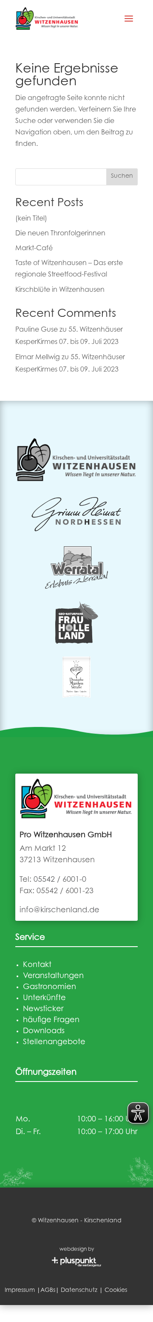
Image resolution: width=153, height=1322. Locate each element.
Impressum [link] (20, 1291)
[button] (128, 18)
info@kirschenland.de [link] (59, 910)
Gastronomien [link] (49, 987)
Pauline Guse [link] (36, 330)
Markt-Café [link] (34, 248)
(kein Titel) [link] (31, 218)
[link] (47, 18)
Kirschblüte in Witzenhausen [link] (60, 290)
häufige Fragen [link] (51, 1020)
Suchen (122, 176)
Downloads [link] (44, 1031)
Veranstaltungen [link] (53, 976)
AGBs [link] (47, 1291)
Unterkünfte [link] (44, 998)
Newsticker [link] (43, 1009)
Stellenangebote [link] (54, 1042)
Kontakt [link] (37, 965)
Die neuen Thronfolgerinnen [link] (60, 233)
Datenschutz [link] (79, 1291)
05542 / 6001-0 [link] (60, 880)
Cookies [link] (116, 1291)
